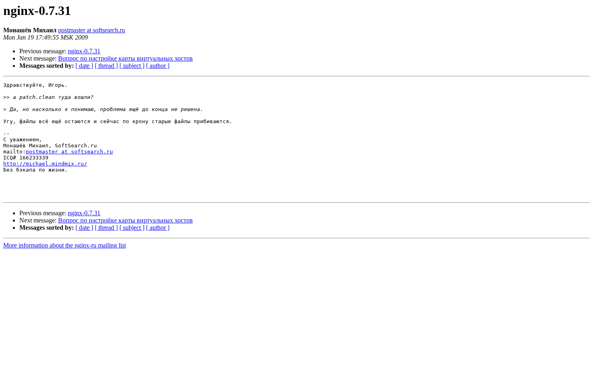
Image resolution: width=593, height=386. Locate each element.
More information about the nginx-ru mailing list (64, 245)
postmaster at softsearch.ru (91, 30)
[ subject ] (131, 65)
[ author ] (157, 65)
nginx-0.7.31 (84, 51)
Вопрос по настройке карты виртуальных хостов (125, 58)
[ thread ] (106, 65)
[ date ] (84, 65)
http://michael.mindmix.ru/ (45, 164)
